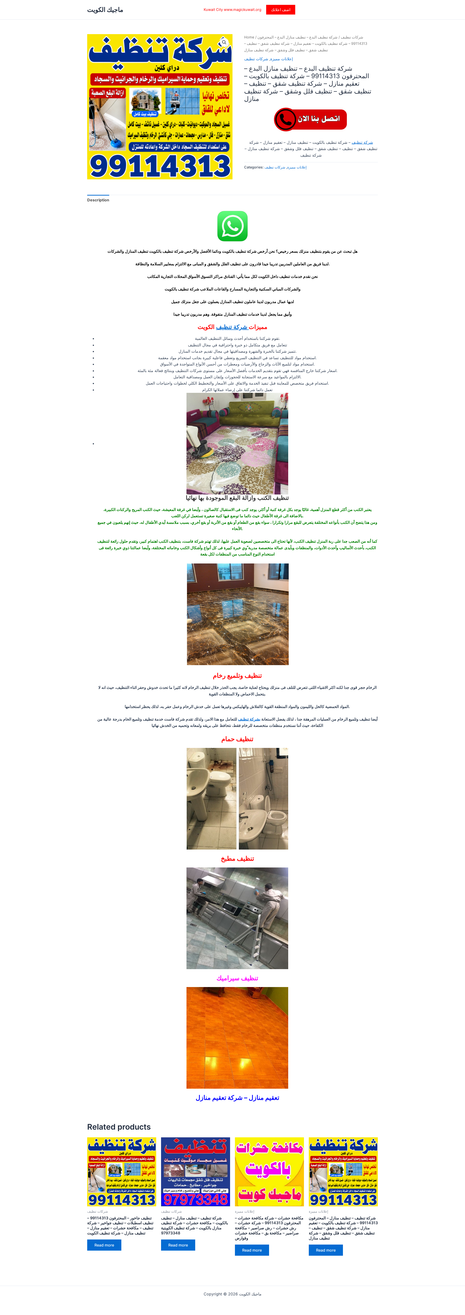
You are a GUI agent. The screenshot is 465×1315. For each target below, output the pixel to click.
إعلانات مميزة (281, 58)
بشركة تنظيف (249, 719)
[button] (280, 10)
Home (249, 37)
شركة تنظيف (362, 142)
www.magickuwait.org (242, 9)
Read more (104, 1245)
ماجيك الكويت (105, 9)
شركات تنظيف (352, 37)
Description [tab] (98, 200)
